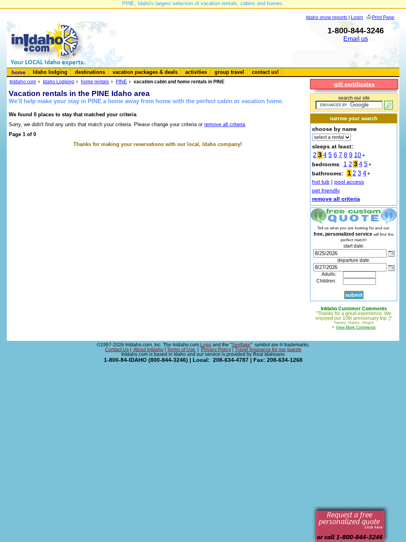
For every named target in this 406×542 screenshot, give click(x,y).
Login (357, 17)
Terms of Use (181, 349)
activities (196, 72)
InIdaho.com (23, 81)
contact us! (265, 72)
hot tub (320, 182)
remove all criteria (224, 124)
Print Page (383, 17)
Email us (355, 38)
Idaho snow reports (326, 17)
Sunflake (241, 344)
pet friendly (326, 190)
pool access (349, 182)
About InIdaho (148, 349)
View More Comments (355, 327)
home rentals (95, 81)
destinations (90, 72)
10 (357, 155)
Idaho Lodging (58, 81)
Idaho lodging (50, 72)
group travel (229, 72)
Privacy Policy (216, 349)
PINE (121, 81)
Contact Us (117, 349)
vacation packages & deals (145, 72)
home (18, 72)
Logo (205, 344)
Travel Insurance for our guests (268, 349)
